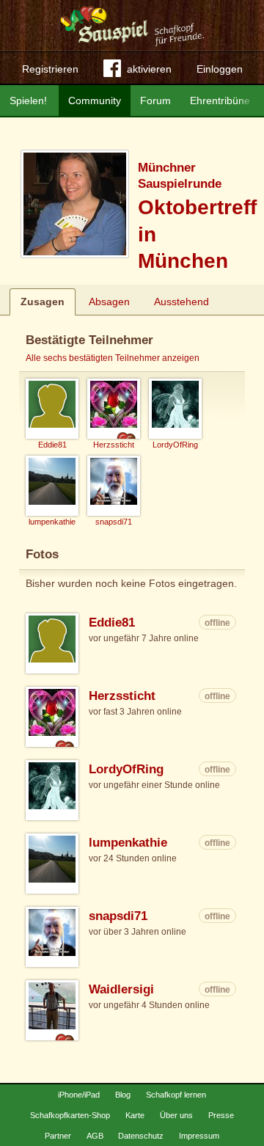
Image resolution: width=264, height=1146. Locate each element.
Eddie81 (112, 622)
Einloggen (220, 69)
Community (94, 100)
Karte (134, 1115)
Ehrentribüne (220, 100)
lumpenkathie (128, 843)
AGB (95, 1135)
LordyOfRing (126, 769)
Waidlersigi (121, 989)
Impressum (199, 1135)
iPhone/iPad (79, 1094)
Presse (221, 1115)
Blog (123, 1094)
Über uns (176, 1115)
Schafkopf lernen (176, 1094)
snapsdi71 (118, 916)
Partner (58, 1135)
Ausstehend (181, 301)
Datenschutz (141, 1135)
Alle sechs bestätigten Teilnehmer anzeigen (112, 358)
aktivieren (149, 69)
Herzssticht (122, 696)
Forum (155, 100)
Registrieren (50, 69)
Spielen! (28, 100)
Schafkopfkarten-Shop (70, 1115)
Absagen (109, 301)
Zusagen (43, 301)
